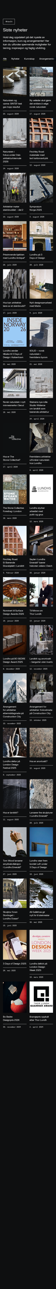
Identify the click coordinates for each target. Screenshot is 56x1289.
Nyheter (15, 58)
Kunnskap (29, 58)
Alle (5, 58)
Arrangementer (47, 58)
